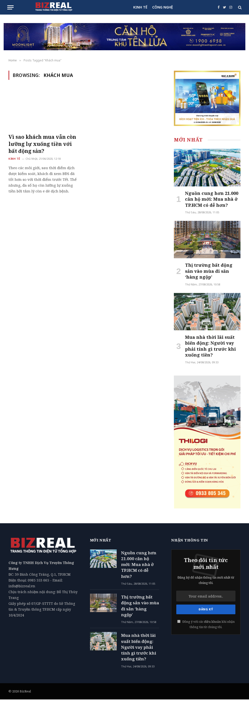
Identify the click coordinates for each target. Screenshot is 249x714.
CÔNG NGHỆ (162, 7)
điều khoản (212, 622)
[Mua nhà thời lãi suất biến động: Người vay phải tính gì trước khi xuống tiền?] (207, 311)
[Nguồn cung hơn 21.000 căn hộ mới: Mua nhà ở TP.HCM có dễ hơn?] (207, 167)
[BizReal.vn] (53, 7)
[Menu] (10, 7)
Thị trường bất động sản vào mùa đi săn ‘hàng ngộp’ (208, 271)
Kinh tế (14, 158)
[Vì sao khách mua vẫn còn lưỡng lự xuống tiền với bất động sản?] (44, 110)
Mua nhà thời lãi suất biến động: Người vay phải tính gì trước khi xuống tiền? (210, 346)
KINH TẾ (140, 7)
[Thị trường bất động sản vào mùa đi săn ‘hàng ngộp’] (207, 239)
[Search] (239, 7)
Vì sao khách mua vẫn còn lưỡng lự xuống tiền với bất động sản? (42, 143)
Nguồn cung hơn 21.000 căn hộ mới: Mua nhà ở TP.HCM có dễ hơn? (211, 199)
